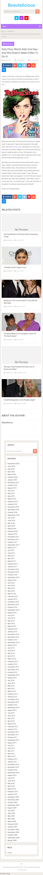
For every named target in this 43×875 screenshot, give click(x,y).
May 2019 (11, 493)
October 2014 (12, 640)
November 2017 (13, 539)
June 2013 (11, 683)
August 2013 (12, 678)
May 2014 (11, 653)
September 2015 (13, 610)
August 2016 (12, 580)
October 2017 (12, 542)
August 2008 (12, 840)
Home (3, 31)
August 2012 (12, 710)
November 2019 (13, 483)
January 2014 (12, 664)
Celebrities (10, 31)
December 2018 (13, 507)
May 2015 (11, 621)
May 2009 (11, 816)
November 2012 (13, 702)
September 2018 (13, 515)
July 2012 (11, 713)
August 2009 (12, 808)
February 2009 (13, 824)
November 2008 (13, 832)
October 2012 (12, 705)
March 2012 (12, 724)
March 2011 (12, 756)
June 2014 (11, 651)
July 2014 (11, 648)
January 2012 (12, 729)
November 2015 (13, 605)
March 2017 (12, 561)
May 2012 (11, 718)
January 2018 (12, 534)
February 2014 (13, 661)
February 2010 (13, 792)
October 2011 (12, 737)
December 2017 (13, 537)
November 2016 (13, 572)
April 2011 (11, 754)
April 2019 (11, 496)
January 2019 (12, 504)
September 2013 (13, 675)
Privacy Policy (22, 870)
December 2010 (13, 764)
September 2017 (13, 545)
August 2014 (12, 645)
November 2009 (13, 800)
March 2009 (12, 821)
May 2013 (11, 686)
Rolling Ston (16, 147)
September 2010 (13, 773)
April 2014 (11, 656)
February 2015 (13, 629)
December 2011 (13, 732)
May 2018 (11, 523)
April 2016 (11, 591)
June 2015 (11, 618)
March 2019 (12, 499)
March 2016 (12, 594)
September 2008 (13, 838)
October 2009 (12, 802)
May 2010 (11, 783)
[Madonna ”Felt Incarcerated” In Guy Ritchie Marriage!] (21, 289)
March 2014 (12, 659)
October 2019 (12, 485)
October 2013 (12, 672)
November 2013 (13, 670)
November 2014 (13, 637)
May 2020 (11, 469)
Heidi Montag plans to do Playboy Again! (19, 400)
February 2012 (13, 727)
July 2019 (11, 491)
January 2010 (12, 794)
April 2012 (11, 721)
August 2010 (12, 775)
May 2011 (11, 751)
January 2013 (12, 697)
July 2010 (11, 778)
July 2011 (11, 745)
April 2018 (11, 526)
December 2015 (13, 602)
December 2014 (13, 634)
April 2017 (11, 558)
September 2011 (13, 740)
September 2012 (13, 708)
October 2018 (12, 512)
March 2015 (12, 626)
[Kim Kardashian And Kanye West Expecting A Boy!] (21, 222)
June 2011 (11, 748)
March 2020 (12, 474)
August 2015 (12, 613)
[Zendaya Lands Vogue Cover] (21, 256)
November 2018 (13, 510)
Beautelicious (21, 5)
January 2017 (12, 567)
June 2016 (11, 586)
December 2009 (13, 797)
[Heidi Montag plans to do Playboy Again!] (21, 388)
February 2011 (13, 759)
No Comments (34, 60)
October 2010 (12, 770)
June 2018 (11, 520)
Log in (10, 853)
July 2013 (11, 680)
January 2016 (12, 599)
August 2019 (12, 488)
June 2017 (11, 553)
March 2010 (12, 789)
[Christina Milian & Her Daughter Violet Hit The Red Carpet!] (21, 322)
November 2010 (13, 767)
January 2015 (12, 632)
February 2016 (13, 596)
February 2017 (13, 564)
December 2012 (13, 699)
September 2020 (13, 464)
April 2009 (11, 819)
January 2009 (12, 827)
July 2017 (11, 550)
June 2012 (11, 716)
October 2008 (12, 835)
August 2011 (12, 743)
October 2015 (12, 607)
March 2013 (12, 691)
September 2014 (13, 642)
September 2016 (13, 577)
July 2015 (11, 615)
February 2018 (13, 531)
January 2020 (12, 480)
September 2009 (13, 805)
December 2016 (13, 569)
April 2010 (11, 786)
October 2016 (12, 575)
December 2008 (13, 830)
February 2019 (13, 502)
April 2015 (11, 623)
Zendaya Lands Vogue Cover (15, 267)
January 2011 (12, 762)
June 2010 (11, 781)
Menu (4, 26)
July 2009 (11, 811)
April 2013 (11, 689)
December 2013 (13, 667)
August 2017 (12, 548)
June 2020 (11, 466)
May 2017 (11, 556)
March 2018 (12, 529)
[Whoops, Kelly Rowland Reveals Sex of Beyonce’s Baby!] (21, 355)
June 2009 (11, 813)
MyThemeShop (35, 867)
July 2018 (11, 518)
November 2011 (13, 735)
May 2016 (11, 588)
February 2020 (13, 477)
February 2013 (13, 694)
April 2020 (11, 472)
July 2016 (11, 583)
